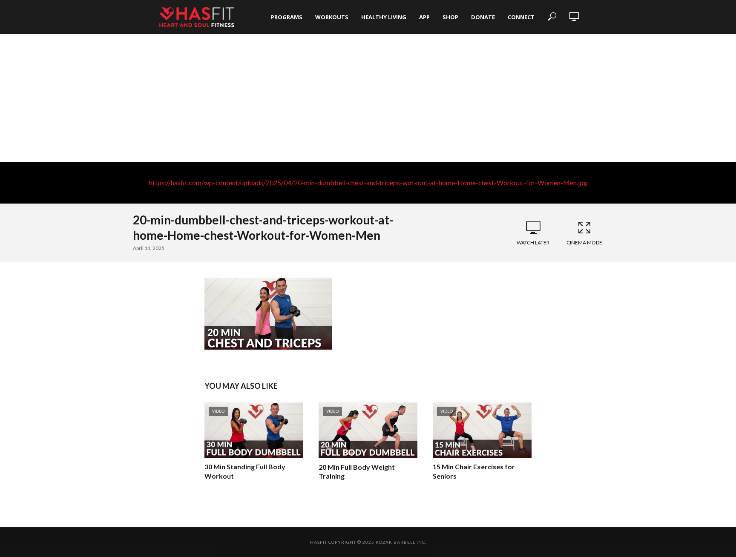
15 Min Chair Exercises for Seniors (474, 471)
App (424, 17)
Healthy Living (383, 17)
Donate (483, 17)
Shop (450, 17)
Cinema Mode (584, 242)
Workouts (331, 17)
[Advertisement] (368, 98)
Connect (521, 17)
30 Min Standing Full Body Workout (244, 471)
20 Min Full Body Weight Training (357, 471)
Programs (286, 17)
